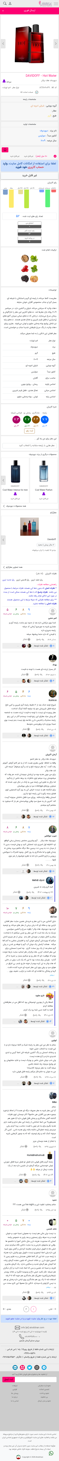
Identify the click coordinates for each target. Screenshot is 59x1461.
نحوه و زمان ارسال (44, 1401)
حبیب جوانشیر (51, 836)
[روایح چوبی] (24, 258)
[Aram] (26, 1181)
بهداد (55, 665)
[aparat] (22, 1367)
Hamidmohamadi (35, 1155)
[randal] (23, 871)
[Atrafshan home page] (45, 3)
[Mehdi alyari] (50, 880)
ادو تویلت (6, 87)
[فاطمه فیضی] (23, 1083)
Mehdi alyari (38, 880)
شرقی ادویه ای (37, 106)
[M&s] (53, 1095)
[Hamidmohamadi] (50, 1155)
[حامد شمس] (53, 1222)
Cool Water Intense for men (15, 490)
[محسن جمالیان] (20, 1181)
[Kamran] (53, 693)
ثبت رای (29, 431)
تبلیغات (14, 1385)
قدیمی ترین (21, 580)
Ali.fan (53, 917)
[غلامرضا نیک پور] (29, 681)
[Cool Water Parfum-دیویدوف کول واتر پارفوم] (44, 471)
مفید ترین (35, 580)
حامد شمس (52, 1229)
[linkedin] (15, 1367)
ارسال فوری (29, 10)
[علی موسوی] (29, 646)
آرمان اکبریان (51, 754)
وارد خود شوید (23, 165)
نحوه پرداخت (44, 1393)
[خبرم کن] (5, 149)
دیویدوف (44, 131)
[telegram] (44, 1367)
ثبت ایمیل (8, 1379)
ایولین (54, 1040)
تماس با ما (15, 1401)
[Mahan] (23, 681)
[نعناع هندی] (34, 268)
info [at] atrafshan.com (32, 1327)
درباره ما (15, 1397)
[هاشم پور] (20, 1021)
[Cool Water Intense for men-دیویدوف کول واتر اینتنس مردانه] (15, 471)
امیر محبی (52, 618)
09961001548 (29, 1353)
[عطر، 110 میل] (55, 156)
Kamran (53, 700)
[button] (3, 43)
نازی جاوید (39, 995)
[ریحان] (34, 258)
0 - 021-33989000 (32, 1336)
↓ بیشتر (52, 975)
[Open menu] (56, 3)
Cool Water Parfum (43, 490)
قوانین (15, 1389)
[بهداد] (53, 658)
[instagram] (36, 1367)
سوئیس (41, 136)
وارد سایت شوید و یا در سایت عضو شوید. (22, 1319)
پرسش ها (14, 1393)
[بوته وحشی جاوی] (24, 279)
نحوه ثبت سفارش (44, 1385)
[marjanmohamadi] (23, 646)
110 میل (41, 156)
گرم (49, 116)
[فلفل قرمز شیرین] (24, 268)
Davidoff (52, 539)
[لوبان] (34, 279)
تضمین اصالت (44, 1389)
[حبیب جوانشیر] (53, 829)
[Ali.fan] (53, 910)
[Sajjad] (24, 1298)
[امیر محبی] (53, 611)
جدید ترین (7, 580)
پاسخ (38, 639)
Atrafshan (39, 1457)
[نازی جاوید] (50, 995)
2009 (43, 141)
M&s (54, 1102)
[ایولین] (53, 1034)
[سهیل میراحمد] (22, 986)
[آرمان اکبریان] (53, 748)
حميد (54, 1200)
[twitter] (29, 1367)
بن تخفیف (44, 1397)
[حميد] (53, 1193)
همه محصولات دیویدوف (15, 506)
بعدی (8, 1309)
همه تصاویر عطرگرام (13, 567)
